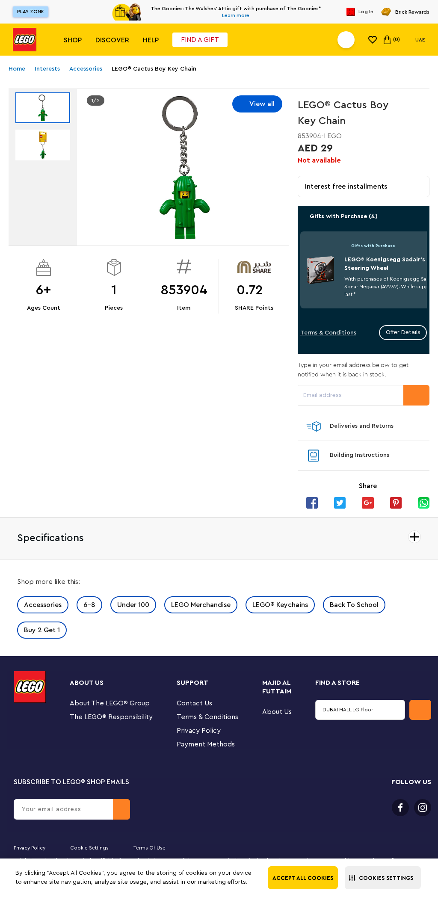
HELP (151, 40)
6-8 (89, 604)
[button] (383, 877)
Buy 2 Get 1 (42, 630)
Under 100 (133, 604)
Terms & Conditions (328, 333)
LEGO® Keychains (280, 604)
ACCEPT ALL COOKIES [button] (302, 878)
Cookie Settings (89, 847)
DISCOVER (112, 40)
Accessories (43, 604)
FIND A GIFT (200, 39)
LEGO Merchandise (201, 604)
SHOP (73, 40)
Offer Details (403, 332)
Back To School (354, 604)
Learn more (235, 15)
